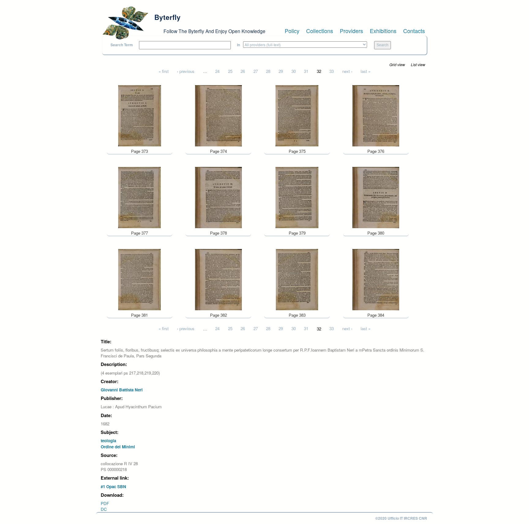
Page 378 (218, 233)
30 (293, 71)
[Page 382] (218, 279)
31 (306, 71)
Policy (292, 31)
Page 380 (375, 233)
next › (347, 71)
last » (365, 71)
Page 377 (139, 233)
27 (255, 71)
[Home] (125, 23)
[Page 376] (376, 115)
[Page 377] (139, 197)
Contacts (414, 31)
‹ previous (185, 71)
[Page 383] (297, 279)
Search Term (122, 44)
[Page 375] (297, 115)
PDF (105, 503)
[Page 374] (218, 115)
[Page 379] (297, 197)
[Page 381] (139, 279)
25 (230, 71)
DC (104, 509)
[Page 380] (376, 197)
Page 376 (375, 151)
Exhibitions (383, 31)
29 (281, 71)
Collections (319, 31)
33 (331, 71)
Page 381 (139, 315)
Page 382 (218, 315)
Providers (351, 31)
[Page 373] (139, 115)
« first (164, 71)
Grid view (397, 64)
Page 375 (297, 151)
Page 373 (139, 151)
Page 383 (297, 315)
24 (217, 71)
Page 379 (297, 233)
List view (418, 64)
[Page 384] (376, 279)
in (238, 44)
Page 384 (375, 315)
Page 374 (218, 151)
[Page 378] (218, 197)
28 (268, 71)
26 (243, 71)
